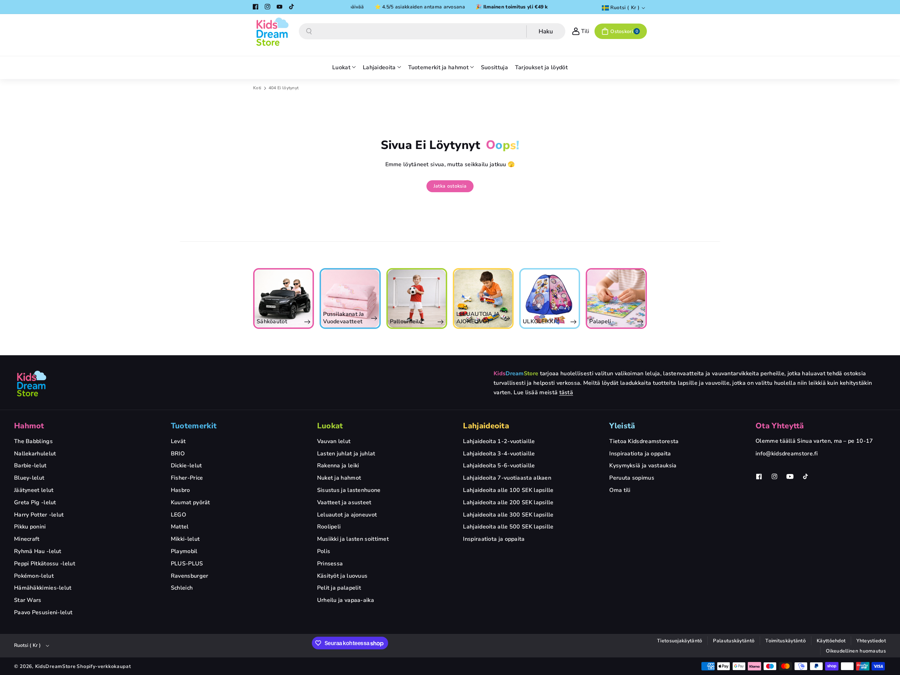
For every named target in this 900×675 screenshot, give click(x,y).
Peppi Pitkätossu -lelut (44, 563)
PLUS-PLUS (187, 563)
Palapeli (569, 321)
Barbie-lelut (30, 465)
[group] (319, 298)
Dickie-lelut (186, 465)
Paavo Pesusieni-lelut (43, 612)
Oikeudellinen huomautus (856, 651)
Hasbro (180, 490)
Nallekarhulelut (35, 453)
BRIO (178, 453)
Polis (323, 551)
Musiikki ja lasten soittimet (353, 539)
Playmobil (184, 551)
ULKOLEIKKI (507, 321)
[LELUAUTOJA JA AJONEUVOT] (452, 298)
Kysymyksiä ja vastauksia (642, 465)
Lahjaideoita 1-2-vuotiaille (499, 441)
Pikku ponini (30, 527)
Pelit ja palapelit (339, 588)
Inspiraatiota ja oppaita (494, 539)
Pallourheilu (375, 321)
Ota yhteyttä (780, 426)
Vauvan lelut (334, 441)
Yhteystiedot (871, 640)
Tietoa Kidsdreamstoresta (644, 441)
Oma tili (619, 490)
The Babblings (33, 441)
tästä (566, 392)
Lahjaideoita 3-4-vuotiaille (499, 453)
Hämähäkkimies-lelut (43, 588)
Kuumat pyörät (190, 502)
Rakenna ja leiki (338, 465)
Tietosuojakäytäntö (679, 640)
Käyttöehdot (831, 640)
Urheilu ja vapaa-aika (345, 600)
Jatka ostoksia (450, 186)
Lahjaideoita (486, 426)
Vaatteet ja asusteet (344, 502)
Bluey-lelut (29, 478)
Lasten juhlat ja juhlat (346, 453)
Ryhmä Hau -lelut (38, 551)
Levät (178, 441)
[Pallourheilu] (385, 298)
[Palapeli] (585, 298)
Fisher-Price (187, 478)
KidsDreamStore (55, 666)
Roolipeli (329, 527)
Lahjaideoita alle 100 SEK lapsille (508, 490)
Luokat (330, 426)
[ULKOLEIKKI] (518, 298)
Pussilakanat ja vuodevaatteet (312, 318)
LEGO (178, 515)
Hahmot (29, 426)
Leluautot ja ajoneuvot (347, 515)
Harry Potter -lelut (39, 515)
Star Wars (27, 600)
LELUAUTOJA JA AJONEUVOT (447, 318)
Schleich (182, 588)
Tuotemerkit (194, 426)
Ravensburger (189, 576)
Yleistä (622, 426)
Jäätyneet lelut (34, 490)
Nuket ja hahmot (339, 478)
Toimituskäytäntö (785, 640)
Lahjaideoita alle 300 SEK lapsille (508, 515)
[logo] (31, 383)
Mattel (180, 527)
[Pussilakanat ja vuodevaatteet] (319, 298)
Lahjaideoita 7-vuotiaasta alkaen (507, 478)
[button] (620, 31)
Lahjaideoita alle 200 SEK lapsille (508, 502)
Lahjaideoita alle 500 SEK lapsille (508, 527)
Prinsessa (330, 563)
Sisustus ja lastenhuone (349, 490)
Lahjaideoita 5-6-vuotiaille (499, 465)
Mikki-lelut (185, 539)
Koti (257, 88)
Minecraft (27, 539)
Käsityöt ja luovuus (342, 576)
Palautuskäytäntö (733, 640)
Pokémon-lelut (34, 576)
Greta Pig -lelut (35, 502)
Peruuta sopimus (631, 478)
